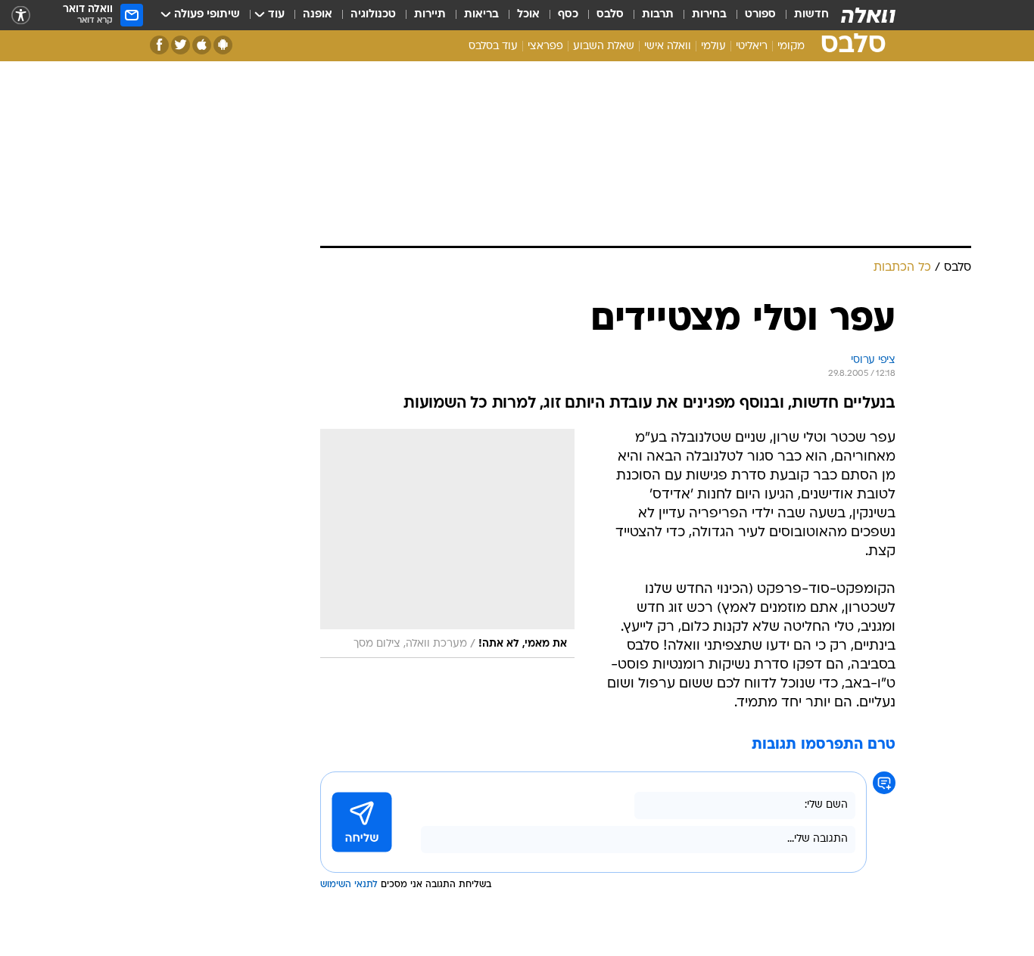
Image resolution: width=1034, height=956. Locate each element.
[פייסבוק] (159, 45)
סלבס (610, 14)
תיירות (430, 14)
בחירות (709, 14)
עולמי (713, 46)
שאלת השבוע (603, 46)
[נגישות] (20, 15)
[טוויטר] (180, 45)
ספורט (760, 14)
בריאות (481, 14)
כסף (568, 14)
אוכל (528, 14)
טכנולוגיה (373, 14)
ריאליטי (752, 46)
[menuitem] (802, 15)
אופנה (317, 14)
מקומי (791, 46)
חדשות (811, 14)
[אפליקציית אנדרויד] (222, 45)
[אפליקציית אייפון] (201, 45)
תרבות (658, 14)
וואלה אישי (667, 46)
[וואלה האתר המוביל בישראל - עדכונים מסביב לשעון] (868, 15)
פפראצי (545, 46)
